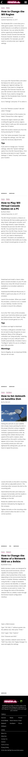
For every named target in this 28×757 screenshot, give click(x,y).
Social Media (4, 720)
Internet (3, 718)
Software (3, 726)
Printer (20, 718)
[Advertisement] (14, 64)
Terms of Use (5, 744)
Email (19, 720)
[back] (2, 2)
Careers (3, 742)
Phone (20, 723)
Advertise (3, 736)
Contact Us (4, 739)
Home (3, 8)
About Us (3, 733)
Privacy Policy (5, 747)
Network (8, 552)
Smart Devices (14, 720)
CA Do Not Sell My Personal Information (12, 750)
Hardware (9, 392)
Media (8, 8)
